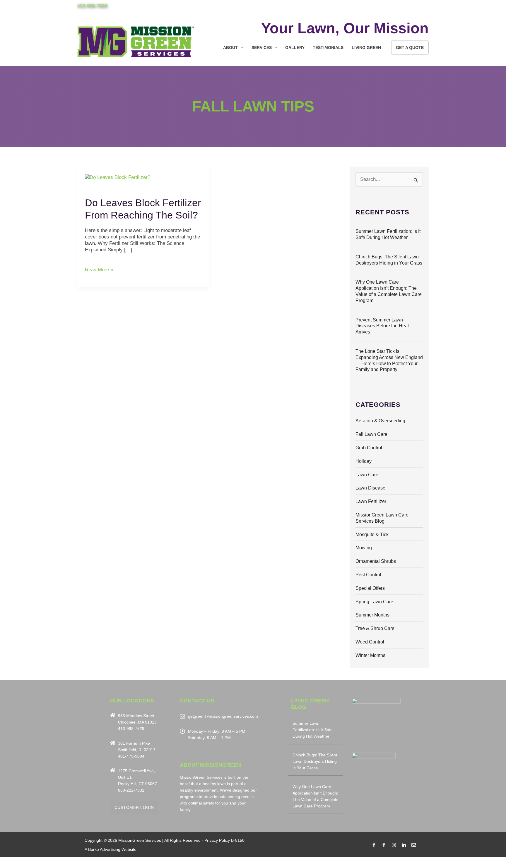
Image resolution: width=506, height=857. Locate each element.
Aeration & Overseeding (380, 420)
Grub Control (368, 447)
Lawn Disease (370, 487)
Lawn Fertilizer (370, 501)
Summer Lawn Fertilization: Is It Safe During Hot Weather (313, 730)
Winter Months (370, 655)
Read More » (99, 269)
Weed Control (369, 641)
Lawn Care (366, 474)
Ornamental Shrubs (375, 561)
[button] (240, 47)
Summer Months (372, 614)
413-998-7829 (92, 5)
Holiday (363, 461)
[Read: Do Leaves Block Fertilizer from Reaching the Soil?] (117, 177)
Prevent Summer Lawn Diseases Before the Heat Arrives (382, 326)
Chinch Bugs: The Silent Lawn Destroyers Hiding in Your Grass (315, 761)
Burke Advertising (104, 849)
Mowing (363, 547)
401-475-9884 (131, 756)
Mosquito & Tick (372, 534)
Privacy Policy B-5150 (224, 840)
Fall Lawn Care (371, 434)
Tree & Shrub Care (374, 628)
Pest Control (368, 574)
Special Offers (370, 588)
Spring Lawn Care (374, 601)
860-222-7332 (131, 790)
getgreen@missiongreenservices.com (223, 716)
